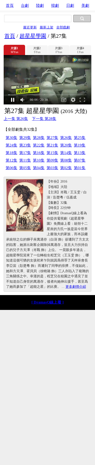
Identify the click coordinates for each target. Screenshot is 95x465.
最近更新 (30, 27)
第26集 (66, 138)
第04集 (39, 168)
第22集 (39, 145)
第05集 (25, 168)
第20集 (66, 145)
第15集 (52, 153)
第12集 (11, 160)
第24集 (11, 145)
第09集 (52, 160)
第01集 (80, 168)
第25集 (80, 138)
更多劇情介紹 (76, 286)
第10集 (39, 160)
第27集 (52, 138)
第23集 (25, 145)
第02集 (66, 168)
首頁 (10, 5)
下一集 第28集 (44, 119)
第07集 (80, 160)
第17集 (25, 153)
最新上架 (46, 27)
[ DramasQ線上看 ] (47, 302)
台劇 (25, 5)
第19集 (80, 145)
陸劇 (40, 5)
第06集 (11, 168)
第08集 (66, 160)
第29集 (25, 138)
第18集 (11, 153)
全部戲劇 (63, 27)
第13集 (80, 153)
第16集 (39, 153)
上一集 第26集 (16, 119)
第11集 (25, 160)
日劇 (70, 5)
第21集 (52, 145)
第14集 (66, 153)
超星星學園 (32, 36)
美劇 (85, 5)
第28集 (39, 138)
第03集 (52, 168)
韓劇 (55, 5)
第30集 (11, 138)
